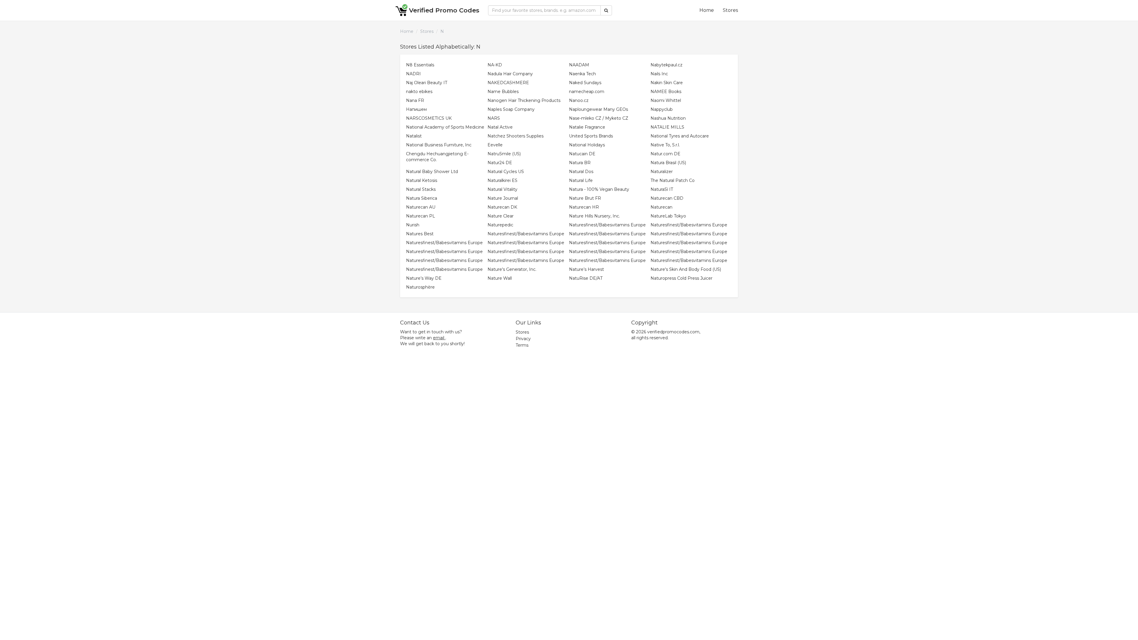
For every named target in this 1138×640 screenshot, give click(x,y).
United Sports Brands (591, 136)
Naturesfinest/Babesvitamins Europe (607, 225)
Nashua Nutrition (668, 118)
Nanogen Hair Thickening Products (524, 100)
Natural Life (581, 180)
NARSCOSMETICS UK (429, 118)
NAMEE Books (665, 91)
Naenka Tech (582, 73)
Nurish (412, 225)
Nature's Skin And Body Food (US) (685, 269)
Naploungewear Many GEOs (598, 109)
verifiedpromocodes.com (673, 332)
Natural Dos (581, 171)
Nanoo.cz (579, 100)
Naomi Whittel (665, 100)
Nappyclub (661, 109)
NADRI (413, 73)
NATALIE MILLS (667, 127)
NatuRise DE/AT (585, 278)
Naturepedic (500, 225)
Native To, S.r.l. (665, 145)
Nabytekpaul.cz (666, 65)
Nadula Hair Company (510, 73)
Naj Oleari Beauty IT (426, 82)
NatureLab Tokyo (668, 216)
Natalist (414, 136)
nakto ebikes (419, 91)
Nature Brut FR (585, 198)
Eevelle (495, 145)
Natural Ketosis (421, 180)
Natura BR (580, 162)
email (438, 337)
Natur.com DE (665, 153)
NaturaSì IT (661, 189)
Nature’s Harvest (586, 269)
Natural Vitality (502, 189)
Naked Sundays (585, 82)
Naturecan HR (584, 207)
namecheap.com (586, 91)
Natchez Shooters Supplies (516, 136)
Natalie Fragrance (587, 127)
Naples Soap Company (511, 109)
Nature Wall (500, 278)
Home (706, 10)
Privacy (523, 338)
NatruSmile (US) (504, 153)
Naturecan (661, 207)
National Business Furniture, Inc (438, 145)
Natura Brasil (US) (668, 162)
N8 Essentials (420, 65)
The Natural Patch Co (672, 180)
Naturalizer (661, 171)
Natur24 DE (500, 162)
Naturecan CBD (666, 198)
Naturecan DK (502, 207)
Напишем (416, 109)
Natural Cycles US (506, 171)
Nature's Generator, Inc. (512, 269)
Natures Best (420, 233)
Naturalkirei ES (502, 180)
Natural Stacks (421, 189)
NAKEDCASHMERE (508, 82)
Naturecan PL (420, 216)
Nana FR (415, 100)
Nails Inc (659, 73)
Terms (522, 345)
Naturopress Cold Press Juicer (681, 278)
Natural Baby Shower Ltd (432, 171)
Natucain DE (582, 153)
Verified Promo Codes (444, 10)
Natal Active (500, 127)
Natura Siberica (421, 198)
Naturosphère (420, 287)
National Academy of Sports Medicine (445, 127)
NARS (494, 118)
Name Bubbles (503, 91)
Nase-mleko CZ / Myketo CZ (598, 118)
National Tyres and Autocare (679, 136)
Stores (730, 10)
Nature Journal (503, 198)
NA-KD (495, 65)
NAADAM (579, 65)
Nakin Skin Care (666, 82)
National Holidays (587, 145)
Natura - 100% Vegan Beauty (599, 189)
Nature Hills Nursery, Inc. (594, 216)
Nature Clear (501, 216)
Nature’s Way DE (424, 278)
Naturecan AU (420, 207)
